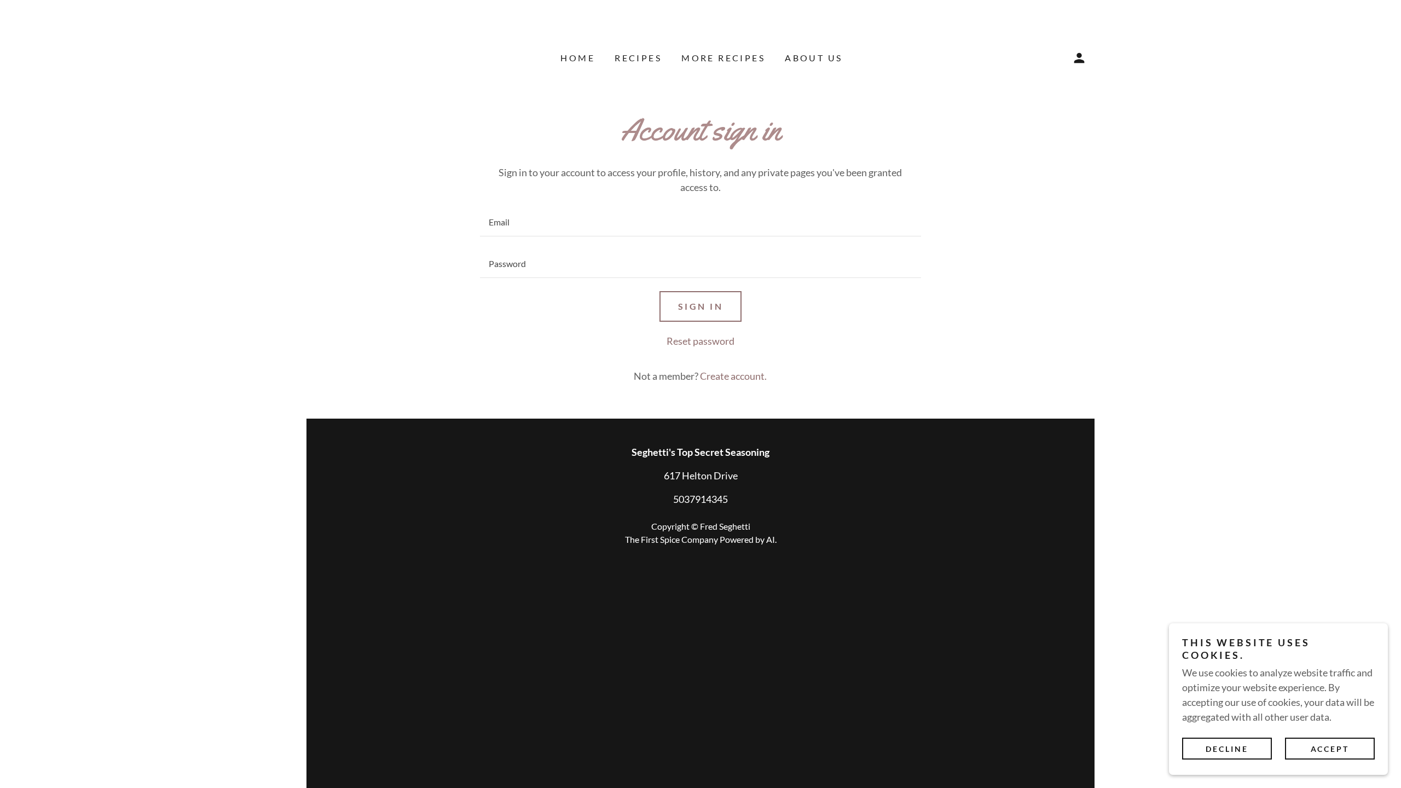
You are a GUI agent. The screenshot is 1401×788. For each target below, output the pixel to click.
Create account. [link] (733, 376)
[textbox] (700, 222)
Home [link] (577, 58)
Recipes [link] (638, 58)
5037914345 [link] (700, 499)
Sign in (700, 306)
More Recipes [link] (723, 58)
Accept (1330, 749)
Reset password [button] (700, 341)
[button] (1079, 58)
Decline (1227, 749)
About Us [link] (813, 58)
